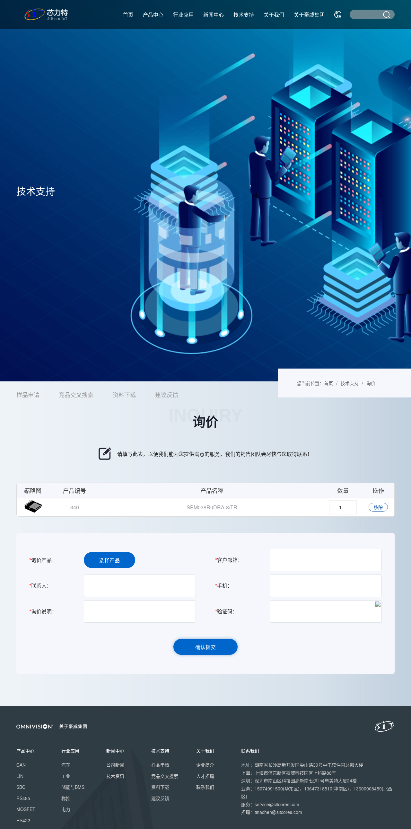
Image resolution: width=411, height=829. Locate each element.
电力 (65, 809)
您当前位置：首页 (315, 383)
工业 (65, 776)
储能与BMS (72, 787)
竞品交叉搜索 (76, 394)
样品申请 (27, 394)
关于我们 (274, 14)
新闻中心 (213, 14)
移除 (378, 507)
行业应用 (183, 14)
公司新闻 (115, 765)
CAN (21, 765)
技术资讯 (115, 776)
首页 (128, 14)
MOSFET (25, 809)
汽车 (65, 765)
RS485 (23, 798)
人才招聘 (205, 776)
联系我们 (205, 787)
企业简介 (205, 765)
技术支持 (243, 14)
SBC (20, 787)
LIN (19, 776)
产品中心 (153, 14)
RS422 (23, 820)
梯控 (65, 798)
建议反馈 (166, 394)
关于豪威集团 (309, 14)
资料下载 (124, 394)
